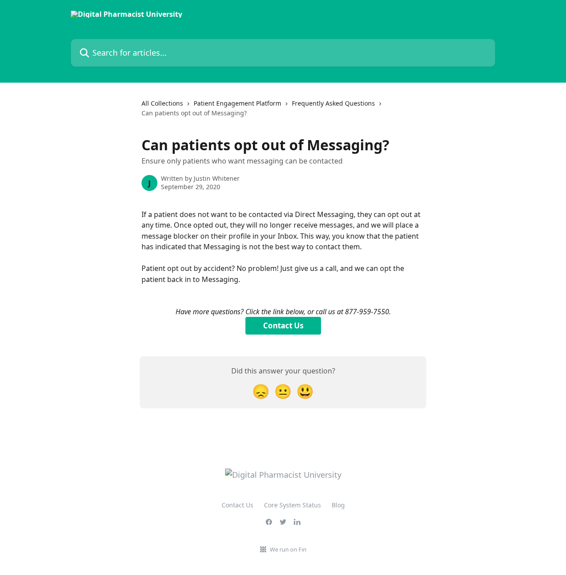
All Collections (162, 103)
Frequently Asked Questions (333, 103)
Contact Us (283, 325)
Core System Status (292, 505)
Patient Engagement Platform (237, 103)
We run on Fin (288, 549)
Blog (338, 505)
